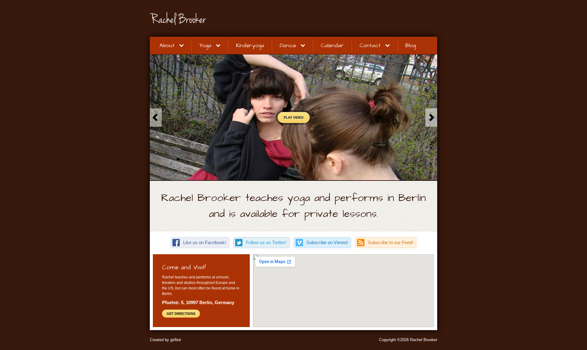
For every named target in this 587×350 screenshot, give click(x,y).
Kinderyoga (250, 45)
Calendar (332, 45)
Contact (370, 45)
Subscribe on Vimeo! (327, 242)
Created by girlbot (165, 339)
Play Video (294, 117)
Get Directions (181, 313)
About (167, 45)
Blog (410, 45)
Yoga (205, 45)
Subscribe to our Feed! (390, 242)
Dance (288, 45)
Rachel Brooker (208, 18)
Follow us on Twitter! (266, 242)
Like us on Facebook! (204, 242)
